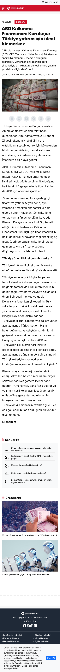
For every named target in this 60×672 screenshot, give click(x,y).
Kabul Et (51, 658)
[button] (3, 8)
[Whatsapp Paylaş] (41, 119)
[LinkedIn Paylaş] (26, 119)
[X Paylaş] (19, 119)
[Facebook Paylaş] (12, 119)
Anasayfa (6, 21)
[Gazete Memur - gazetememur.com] (15, 8)
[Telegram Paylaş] (33, 119)
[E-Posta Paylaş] (48, 119)
